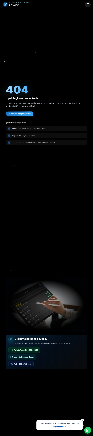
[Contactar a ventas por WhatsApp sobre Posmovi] (87, 430)
